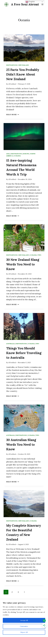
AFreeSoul (12, 84)
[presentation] (24, 47)
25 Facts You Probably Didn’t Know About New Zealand (22, 74)
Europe (26, 154)
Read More (12, 115)
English (31, 2)
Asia (8, 154)
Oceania (17, 156)
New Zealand (23, 65)
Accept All (24, 620)
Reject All (24, 632)
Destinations (11, 65)
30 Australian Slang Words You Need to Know (21, 444)
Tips (39, 255)
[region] (24, 618)
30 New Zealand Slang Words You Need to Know (22, 264)
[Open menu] (42, 4)
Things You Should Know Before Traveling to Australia (23, 353)
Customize (24, 626)
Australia (10, 343)
